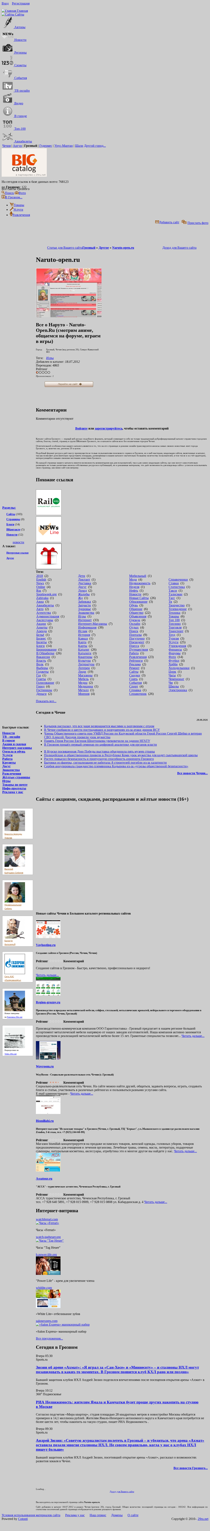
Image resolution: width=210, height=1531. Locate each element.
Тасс (172, 598)
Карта (82, 642)
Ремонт (134, 668)
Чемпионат (176, 679)
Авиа (40, 601)
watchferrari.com (47, 1219)
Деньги (41, 693)
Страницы (13, 519)
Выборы (42, 668)
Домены (117, 1515)
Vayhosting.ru (46, 945)
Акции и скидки (14, 744)
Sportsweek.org (46, 594)
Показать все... (46, 701)
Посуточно (137, 638)
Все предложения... (49, 1338)
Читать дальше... (47, 975)
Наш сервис (98, 1515)
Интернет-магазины (17, 748)
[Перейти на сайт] (69, 316)
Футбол (174, 660)
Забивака (84, 601)
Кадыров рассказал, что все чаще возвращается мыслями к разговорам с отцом (99, 726)
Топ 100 (174, 620)
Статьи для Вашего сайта (64, 247)
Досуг (6, 766)
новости (18, 542)
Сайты (10, 514)
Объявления (137, 616)
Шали (79, 145)
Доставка (84, 583)
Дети (81, 576)
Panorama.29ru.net (14, 1017)
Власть (41, 660)
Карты (82, 646)
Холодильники (179, 668)
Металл (83, 690)
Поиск (133, 631)
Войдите (81, 428)
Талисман (175, 594)
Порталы (135, 635)
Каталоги (84, 653)
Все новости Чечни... (192, 773)
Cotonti (23, 1519)
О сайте (133, 1515)
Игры (6, 781)
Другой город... (95, 145)
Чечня (6, 145)
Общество (136, 612)
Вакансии (43, 657)
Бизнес (41, 638)
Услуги (7, 755)
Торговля (175, 627)
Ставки (174, 583)
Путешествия (138, 649)
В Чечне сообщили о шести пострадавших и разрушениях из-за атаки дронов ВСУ (102, 730)
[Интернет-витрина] (122, 557)
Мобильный (137, 576)
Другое (10, 558)
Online (40, 587)
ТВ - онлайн (11, 736)
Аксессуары (44, 620)
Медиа (82, 682)
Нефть (133, 590)
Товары (174, 616)
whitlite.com (44, 1287)
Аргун (17, 145)
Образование (138, 601)
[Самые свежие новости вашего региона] (122, 530)
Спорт (133, 686)
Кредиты (9, 762)
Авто (39, 609)
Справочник (138, 693)
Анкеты (41, 627)
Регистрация (21, 3)
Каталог (83, 649)
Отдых (134, 627)
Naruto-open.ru (123, 247)
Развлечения (11, 773)
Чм (171, 682)
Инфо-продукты (14, 788)
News (40, 583)
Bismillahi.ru (45, 1121)
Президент (136, 642)
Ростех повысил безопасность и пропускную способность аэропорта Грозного (99, 759)
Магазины (85, 675)
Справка (135, 690)
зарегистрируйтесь (108, 428)
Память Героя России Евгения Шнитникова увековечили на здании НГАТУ (97, 741)
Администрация (47, 616)
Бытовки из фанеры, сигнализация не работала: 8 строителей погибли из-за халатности (105, 762)
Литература (86, 664)
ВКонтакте (13, 529)
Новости (11, 534)
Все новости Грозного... (190, 1468)
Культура (84, 660)
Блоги (10, 524)
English (41, 579)
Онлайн (134, 623)
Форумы (174, 653)
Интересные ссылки (17, 552)
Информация (87, 627)
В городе (8, 740)
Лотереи (84, 668)
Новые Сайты (139, 598)
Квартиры (85, 657)
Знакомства (11, 770)
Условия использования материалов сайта (31, 1515)
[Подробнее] (47, 1223)
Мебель (83, 679)
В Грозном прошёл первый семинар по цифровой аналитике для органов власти (100, 744)
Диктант (84, 579)
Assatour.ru (44, 1178)
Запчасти (84, 605)
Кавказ (83, 638)
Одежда (134, 620)
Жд (80, 598)
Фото (172, 657)
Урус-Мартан (63, 145)
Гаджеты (42, 671)
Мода (133, 579)
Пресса (134, 646)
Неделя (134, 587)
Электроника (178, 690)
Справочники (178, 579)
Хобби (173, 664)
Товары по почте (14, 784)
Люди (82, 671)
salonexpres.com (46, 1321)
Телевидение (178, 609)
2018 (39, 576)
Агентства (43, 612)
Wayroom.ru (45, 1066)
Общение (135, 609)
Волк (39, 664)
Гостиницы (44, 690)
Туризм (174, 638)
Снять (133, 679)
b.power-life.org (46, 1254)
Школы (174, 686)
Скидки (134, 675)
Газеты (41, 679)
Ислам (82, 631)
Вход (5, 3)
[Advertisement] (18, 633)
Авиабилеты (45, 605)
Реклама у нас (12, 792)
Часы (172, 675)
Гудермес (45, 145)
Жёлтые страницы (16, 777)
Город (40, 686)
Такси (173, 590)
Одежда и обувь (13, 751)
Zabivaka (42, 598)
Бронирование (46, 649)
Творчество (177, 605)
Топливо (175, 623)
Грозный (88, 247)
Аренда (41, 631)
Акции (41, 623)
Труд (172, 635)
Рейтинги (136, 660)
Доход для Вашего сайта (179, 247)
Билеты (41, 642)
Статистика (177, 587)
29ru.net (203, 1519)
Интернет (85, 620)
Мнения (83, 693)
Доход (82, 590)
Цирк (172, 671)
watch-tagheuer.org (48, 1237)
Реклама (135, 664)
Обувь (133, 605)
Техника (174, 612)
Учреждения (177, 646)
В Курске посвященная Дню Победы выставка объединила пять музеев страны (99, 751)
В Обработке (45, 653)
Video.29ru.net (11, 1054)
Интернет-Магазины (92, 623)
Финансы (175, 649)
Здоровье (84, 609)
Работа (7, 759)
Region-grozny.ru (48, 1002)
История (84, 635)
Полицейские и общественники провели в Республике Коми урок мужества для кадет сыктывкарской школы (121, 755)
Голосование (45, 682)
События (135, 682)
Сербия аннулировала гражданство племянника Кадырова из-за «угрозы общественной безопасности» (116, 766)
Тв (170, 601)
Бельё (40, 635)
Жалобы (84, 594)
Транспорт (176, 631)
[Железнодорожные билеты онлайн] (49, 514)
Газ (38, 675)
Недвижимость (139, 583)
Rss (38, 590)
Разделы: (9, 507)
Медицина (85, 686)
